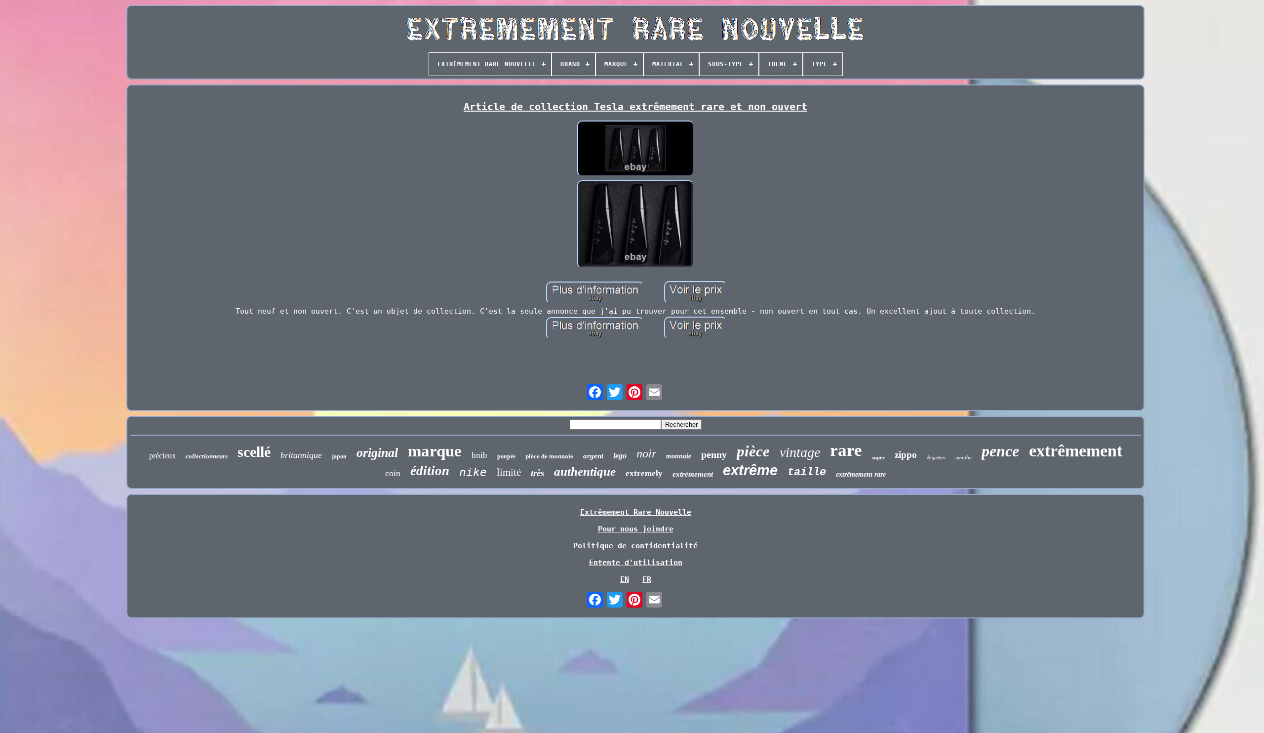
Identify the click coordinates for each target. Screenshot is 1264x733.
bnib (479, 455)
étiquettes (936, 457)
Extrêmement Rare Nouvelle (635, 512)
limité (509, 472)
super (878, 457)
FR (646, 579)
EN (624, 579)
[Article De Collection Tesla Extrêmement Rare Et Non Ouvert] (635, 150)
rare (846, 450)
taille (807, 472)
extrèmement (692, 474)
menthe (963, 457)
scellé (254, 452)
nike (473, 472)
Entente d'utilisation (635, 562)
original (377, 453)
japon (339, 456)
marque (435, 451)
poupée (506, 456)
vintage (800, 452)
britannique (301, 455)
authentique (585, 471)
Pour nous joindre (635, 529)
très (537, 473)
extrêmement (1075, 451)
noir (646, 453)
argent (593, 456)
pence (1000, 451)
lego (620, 455)
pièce (753, 451)
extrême (750, 470)
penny (714, 454)
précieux (162, 455)
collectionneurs (207, 456)
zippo (906, 454)
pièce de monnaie (549, 455)
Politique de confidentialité (635, 545)
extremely (644, 473)
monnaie (678, 456)
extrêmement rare (861, 474)
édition (429, 470)
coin (392, 473)
